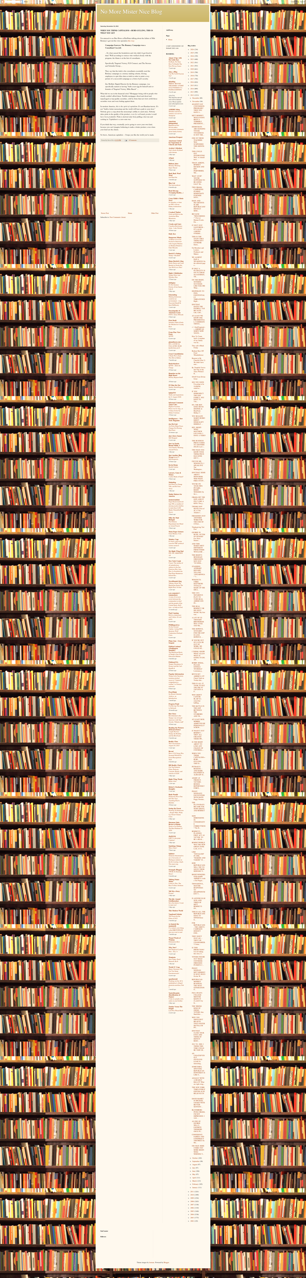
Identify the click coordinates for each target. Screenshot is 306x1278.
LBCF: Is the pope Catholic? (174, 839)
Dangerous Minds (175, 237)
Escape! (171, 893)
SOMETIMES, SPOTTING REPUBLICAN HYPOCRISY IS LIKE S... (198, 1071)
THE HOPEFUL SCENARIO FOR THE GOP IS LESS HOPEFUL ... (198, 633)
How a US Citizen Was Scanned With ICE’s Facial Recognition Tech (176, 756)
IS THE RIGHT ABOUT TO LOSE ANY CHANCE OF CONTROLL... (198, 746)
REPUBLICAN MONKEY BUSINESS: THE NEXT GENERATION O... (198, 984)
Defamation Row (174, 942)
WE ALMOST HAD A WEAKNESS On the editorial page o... (198, 261)
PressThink (173, 692)
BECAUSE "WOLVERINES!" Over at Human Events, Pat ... (198, 218)
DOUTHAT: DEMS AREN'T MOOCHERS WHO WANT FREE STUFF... (198, 476)
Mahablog (172, 482)
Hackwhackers (174, 363)
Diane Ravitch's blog (176, 261)
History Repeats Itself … (176, 378)
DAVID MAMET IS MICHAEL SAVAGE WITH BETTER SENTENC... (198, 1102)
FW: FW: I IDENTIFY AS (176, 554)
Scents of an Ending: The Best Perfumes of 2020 (175, 828)
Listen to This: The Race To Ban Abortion (176, 884)
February (195, 1184)
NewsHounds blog (175, 581)
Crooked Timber (175, 212)
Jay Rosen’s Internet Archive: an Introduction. (175, 696)
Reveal (171, 751)
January (195, 1187)
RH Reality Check (175, 765)
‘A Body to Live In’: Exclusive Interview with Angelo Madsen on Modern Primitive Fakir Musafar (175, 243)
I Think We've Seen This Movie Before (175, 357)
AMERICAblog (174, 109)
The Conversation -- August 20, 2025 (175, 744)
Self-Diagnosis (173, 459)
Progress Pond (174, 704)
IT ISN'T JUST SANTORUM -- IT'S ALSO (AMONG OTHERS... (198, 229)
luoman (151, 1262)
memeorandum (174, 499)
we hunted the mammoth (174, 925)
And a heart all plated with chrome (176, 151)
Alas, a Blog (173, 72)
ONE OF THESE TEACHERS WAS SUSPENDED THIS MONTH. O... (198, 143)
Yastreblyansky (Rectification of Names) (174, 995)
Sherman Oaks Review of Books (174, 823)
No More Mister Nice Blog (131, 11)
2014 (192, 88)
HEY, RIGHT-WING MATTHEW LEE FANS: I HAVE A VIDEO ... (198, 432)
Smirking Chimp (175, 846)
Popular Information (176, 674)
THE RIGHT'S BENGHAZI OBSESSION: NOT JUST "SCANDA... (197, 559)
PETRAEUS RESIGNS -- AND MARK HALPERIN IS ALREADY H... (198, 770)
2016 (192, 82)
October (195, 1158)
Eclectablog (173, 294)
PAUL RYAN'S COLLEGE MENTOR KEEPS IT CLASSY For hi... (197, 998)
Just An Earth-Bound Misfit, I (174, 444)
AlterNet (172, 95)
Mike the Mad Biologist (174, 518)
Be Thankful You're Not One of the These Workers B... (198, 370)
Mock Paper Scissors (176, 531)
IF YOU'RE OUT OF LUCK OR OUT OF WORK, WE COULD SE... (198, 644)
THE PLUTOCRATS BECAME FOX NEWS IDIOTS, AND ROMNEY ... (198, 807)
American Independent (173, 122)
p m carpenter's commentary (174, 594)
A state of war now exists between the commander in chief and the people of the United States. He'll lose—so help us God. (176, 602)
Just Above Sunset (175, 436)
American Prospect (175, 137)
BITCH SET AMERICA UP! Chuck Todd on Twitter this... (198, 677)
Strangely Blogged (175, 869)
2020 (192, 69)
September (196, 1161)
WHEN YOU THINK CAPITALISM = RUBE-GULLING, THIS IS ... (198, 758)
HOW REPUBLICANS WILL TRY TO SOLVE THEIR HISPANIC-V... (198, 867)
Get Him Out (173, 177)
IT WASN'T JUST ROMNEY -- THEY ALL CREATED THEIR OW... (198, 735)
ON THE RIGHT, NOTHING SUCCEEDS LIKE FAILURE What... (198, 284)
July (194, 1168)
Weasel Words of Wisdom (175, 939)
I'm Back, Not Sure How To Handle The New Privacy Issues (175, 64)
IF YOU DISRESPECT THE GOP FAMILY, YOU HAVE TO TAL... (198, 396)
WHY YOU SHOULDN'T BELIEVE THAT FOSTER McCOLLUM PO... (198, 1022)
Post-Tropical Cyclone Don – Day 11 (176, 950)
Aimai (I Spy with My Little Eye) (175, 59)
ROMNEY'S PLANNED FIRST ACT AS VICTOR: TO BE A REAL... (198, 835)
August (195, 1164)
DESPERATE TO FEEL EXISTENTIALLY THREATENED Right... (198, 296)
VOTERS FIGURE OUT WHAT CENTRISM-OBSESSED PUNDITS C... (198, 961)
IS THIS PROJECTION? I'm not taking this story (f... (198, 950)
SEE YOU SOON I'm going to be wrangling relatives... (198, 385)
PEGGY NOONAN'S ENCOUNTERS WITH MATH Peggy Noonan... (198, 795)
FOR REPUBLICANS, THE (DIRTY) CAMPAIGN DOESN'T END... (198, 928)
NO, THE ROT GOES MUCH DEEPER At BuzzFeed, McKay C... (197, 409)
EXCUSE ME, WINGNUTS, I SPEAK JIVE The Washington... (198, 465)
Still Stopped (173, 438)
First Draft (173, 320)
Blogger (166, 1262)
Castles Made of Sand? (176, 477)
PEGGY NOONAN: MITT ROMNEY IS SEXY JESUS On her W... (198, 972)
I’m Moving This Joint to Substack (176, 707)
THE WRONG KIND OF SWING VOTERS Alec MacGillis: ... (198, 1010)
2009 (192, 1198)
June (194, 1171)
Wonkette (172, 957)
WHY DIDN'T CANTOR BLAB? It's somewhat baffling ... (197, 699)
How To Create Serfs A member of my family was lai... (198, 339)
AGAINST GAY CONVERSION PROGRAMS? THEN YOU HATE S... (198, 108)
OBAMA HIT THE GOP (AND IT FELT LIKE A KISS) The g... (198, 500)
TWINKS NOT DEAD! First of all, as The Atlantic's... (198, 509)
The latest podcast (174, 185)
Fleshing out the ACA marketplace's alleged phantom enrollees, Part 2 (176, 984)
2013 (192, 92)
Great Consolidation (176, 354)
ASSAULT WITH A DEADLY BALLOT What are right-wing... (198, 1081)
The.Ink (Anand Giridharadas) (174, 900)
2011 (192, 1191)
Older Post (154, 213)
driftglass (172, 283)
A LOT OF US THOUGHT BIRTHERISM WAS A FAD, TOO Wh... (198, 621)
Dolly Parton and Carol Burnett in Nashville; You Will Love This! (176, 265)
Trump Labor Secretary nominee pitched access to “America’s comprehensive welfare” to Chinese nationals (176, 681)
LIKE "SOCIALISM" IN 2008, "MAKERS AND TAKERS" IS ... (198, 856)
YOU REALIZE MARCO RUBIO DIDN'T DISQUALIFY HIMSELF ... (198, 420)
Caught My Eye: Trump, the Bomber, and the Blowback (175, 734)
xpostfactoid (173, 979)
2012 (192, 95)
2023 (192, 59)
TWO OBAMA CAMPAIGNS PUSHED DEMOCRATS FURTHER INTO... (198, 192)
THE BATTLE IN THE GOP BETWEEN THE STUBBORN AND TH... (198, 711)
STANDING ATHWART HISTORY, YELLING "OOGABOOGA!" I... (198, 571)
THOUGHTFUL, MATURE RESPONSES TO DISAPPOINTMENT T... (198, 889)
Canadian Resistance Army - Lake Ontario (175, 227)
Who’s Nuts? (173, 848)
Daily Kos (172, 234)
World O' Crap (174, 967)
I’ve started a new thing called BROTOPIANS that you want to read (176, 930)
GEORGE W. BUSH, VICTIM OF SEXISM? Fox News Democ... (198, 536)
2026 (192, 49)
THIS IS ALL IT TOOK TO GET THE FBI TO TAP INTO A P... (198, 687)
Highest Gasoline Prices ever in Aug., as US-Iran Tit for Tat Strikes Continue (176, 409)
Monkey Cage (174, 539)
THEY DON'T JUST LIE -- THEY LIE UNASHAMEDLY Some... (198, 940)
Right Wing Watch (175, 779)
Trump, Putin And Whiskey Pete (174, 276)
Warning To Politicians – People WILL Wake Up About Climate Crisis (176, 813)
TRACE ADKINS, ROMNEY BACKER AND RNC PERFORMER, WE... (198, 168)
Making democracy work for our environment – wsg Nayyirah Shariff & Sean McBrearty (175, 301)
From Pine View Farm (174, 333)
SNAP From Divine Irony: (198, 378)
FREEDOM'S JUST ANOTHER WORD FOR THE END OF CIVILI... (198, 520)
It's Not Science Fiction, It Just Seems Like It (175, 287)
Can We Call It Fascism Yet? (176, 75)
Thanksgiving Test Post (198, 528)
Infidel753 (172, 393)
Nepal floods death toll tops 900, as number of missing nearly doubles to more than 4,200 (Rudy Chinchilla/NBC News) (176, 507)
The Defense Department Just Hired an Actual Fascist (176, 524)
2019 (192, 72)
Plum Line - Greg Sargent (175, 642)
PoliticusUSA (173, 662)
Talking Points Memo (174, 880)
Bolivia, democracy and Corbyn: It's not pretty (175, 617)
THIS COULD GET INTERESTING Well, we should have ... (198, 155)
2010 (192, 1195)
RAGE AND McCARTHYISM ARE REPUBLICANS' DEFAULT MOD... (198, 206)
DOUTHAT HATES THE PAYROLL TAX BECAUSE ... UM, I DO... (198, 308)
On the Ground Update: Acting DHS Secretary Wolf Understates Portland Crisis (175, 631)
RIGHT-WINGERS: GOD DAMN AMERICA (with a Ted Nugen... (198, 877)
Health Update (173, 467)
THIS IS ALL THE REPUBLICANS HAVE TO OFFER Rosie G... (198, 916)
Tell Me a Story (174, 891)
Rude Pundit (173, 794)
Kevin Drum (173, 465)
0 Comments (133, 140)
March (194, 1181)
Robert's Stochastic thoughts (176, 788)
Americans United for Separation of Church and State (175, 142)
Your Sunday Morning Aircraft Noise (176, 448)
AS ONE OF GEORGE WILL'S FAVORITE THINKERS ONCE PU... (197, 1126)
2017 (192, 79)
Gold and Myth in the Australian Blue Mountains (176, 216)
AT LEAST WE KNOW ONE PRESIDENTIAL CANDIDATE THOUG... (198, 320)
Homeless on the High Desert (174, 374)
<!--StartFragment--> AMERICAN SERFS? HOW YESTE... (198, 330)
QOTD (171, 336)
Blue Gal (172, 183)
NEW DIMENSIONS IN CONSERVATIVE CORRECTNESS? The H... (198, 822)
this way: (131, 40)
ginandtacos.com (175, 342)
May (194, 1174)
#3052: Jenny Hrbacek (176, 314)
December (196, 98)
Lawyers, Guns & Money (175, 473)
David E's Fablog (175, 253)
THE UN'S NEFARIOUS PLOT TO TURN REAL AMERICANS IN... (197, 598)
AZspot (171, 158)
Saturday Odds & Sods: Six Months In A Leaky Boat (176, 324)
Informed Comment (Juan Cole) (176, 403)
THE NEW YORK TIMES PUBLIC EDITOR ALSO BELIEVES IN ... (198, 1091)
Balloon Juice (173, 163)
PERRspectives (174, 625)
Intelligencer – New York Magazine (176, 419)
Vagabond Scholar (175, 914)
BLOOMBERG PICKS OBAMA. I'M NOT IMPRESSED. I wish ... (198, 1114)
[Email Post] (125, 140)
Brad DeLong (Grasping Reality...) (176, 191)
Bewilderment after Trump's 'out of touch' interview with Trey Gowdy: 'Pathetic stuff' (176, 719)
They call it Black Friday (198, 346)
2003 (192, 1217)
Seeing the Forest (175, 808)
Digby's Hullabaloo (175, 273)
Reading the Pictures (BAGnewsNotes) (176, 728)
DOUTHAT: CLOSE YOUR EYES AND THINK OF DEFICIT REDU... (198, 1036)
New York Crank (175, 561)
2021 (192, 66)
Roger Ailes (172, 781)
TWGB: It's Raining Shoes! (175, 873)
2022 (192, 62)
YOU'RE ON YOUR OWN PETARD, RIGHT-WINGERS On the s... (198, 489)
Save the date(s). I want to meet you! (176, 904)
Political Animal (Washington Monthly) (174, 648)
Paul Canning (174, 613)
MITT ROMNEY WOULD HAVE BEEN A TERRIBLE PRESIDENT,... (198, 119)
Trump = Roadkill (174, 255)
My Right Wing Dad (176, 551)
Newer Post (105, 213)
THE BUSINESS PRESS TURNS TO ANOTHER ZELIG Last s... (198, 444)
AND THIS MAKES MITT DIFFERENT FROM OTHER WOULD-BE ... (198, 548)
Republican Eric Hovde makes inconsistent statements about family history (176, 128)
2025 (192, 53)
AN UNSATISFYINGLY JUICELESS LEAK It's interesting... (198, 1058)
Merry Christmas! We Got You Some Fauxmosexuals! (175, 971)
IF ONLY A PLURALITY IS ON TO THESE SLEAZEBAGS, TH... (198, 272)
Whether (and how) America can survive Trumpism (175, 113)
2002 (192, 1221)
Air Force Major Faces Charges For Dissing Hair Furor (176, 428)
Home (130, 213)
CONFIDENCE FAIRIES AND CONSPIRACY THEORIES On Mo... (198, 1138)
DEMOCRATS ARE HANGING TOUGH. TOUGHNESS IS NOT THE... (198, 131)
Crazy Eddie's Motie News (176, 199)
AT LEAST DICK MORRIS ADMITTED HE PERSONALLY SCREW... (198, 723)
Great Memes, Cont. (175, 534)
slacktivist (172, 836)
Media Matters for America (175, 495)
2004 (192, 1214)
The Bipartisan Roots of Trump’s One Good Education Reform (176, 654)
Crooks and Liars (175, 224)
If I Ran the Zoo (174, 385)
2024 (192, 56)
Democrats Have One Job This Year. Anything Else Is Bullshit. (176, 799)
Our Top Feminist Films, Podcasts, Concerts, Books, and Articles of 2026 (175, 770)
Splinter (172, 853)
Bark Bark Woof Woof (175, 174)
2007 (192, 1204)
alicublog (172, 81)
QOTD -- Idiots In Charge (174, 366)
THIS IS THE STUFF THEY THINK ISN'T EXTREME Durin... (198, 240)
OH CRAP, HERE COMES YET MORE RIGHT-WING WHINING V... (198, 1150)
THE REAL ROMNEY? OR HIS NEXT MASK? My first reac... (198, 610)
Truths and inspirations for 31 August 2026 (176, 396)
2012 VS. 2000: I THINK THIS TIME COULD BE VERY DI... (198, 1047)
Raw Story (172, 713)
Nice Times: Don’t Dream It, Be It (174, 960)
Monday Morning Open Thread (174, 166)
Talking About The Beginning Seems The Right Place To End (176, 585)
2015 (192, 85)
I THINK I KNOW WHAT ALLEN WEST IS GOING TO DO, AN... (198, 655)
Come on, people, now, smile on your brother (176, 1000)
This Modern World (176, 910)
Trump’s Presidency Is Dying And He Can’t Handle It (176, 666)
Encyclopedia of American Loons (174, 311)
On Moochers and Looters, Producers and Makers (198, 251)
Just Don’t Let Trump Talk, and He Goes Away (175, 486)
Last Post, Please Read (176, 1010)
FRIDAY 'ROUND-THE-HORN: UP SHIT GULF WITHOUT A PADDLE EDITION (176, 86)
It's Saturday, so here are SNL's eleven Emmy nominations (175, 204)
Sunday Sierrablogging (176, 387)
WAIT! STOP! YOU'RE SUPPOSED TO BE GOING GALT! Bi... (198, 180)
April (194, 1177)
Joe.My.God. (173, 424)
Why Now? (173, 947)
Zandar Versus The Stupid (175, 1007)
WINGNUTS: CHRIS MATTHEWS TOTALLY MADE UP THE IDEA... (198, 584)
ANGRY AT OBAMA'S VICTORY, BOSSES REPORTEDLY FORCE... (198, 783)
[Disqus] (129, 177)
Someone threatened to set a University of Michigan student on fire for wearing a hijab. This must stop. (176, 860)
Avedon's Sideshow (175, 148)
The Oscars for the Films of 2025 (174, 917)
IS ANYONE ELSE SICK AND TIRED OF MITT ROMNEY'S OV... (198, 903)
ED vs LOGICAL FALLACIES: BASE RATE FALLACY (175, 346)
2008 (192, 1201)
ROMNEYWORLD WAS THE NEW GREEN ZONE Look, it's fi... (198, 845)
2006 (192, 1208)
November (196, 101)
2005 (192, 1211)
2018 (192, 75)
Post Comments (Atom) (118, 217)
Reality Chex (173, 741)
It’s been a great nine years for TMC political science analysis (176, 543)
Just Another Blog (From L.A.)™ (175, 456)
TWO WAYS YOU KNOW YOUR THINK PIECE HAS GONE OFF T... (198, 454)
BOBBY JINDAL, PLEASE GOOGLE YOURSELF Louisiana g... (198, 667)
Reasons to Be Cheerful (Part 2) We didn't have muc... (198, 361)
